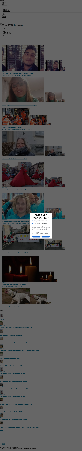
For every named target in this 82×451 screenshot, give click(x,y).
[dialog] (41, 226)
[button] (41, 225)
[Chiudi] (51, 213)
